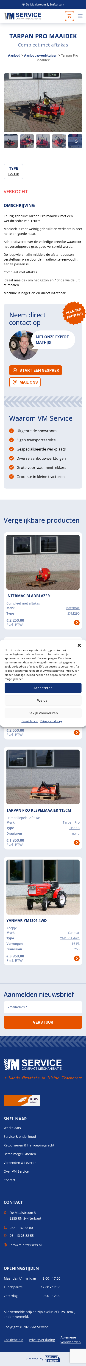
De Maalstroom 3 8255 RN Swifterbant (25, 1215)
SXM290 (73, 613)
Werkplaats (12, 1128)
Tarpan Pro (71, 822)
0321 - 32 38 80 (21, 1228)
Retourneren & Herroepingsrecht (29, 1145)
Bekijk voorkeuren (43, 713)
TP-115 (74, 828)
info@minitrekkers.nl (26, 1245)
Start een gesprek (39, 370)
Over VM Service (16, 1171)
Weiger (43, 700)
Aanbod (14, 55)
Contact (9, 1180)
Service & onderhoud (20, 1136)
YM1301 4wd (70, 938)
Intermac (73, 608)
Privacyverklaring (51, 721)
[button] (79, 645)
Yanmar (74, 932)
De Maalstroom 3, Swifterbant (44, 4)
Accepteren (43, 687)
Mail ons (28, 382)
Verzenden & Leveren (20, 1162)
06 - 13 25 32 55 (22, 1235)
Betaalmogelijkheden (20, 1154)
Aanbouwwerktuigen (40, 55)
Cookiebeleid (30, 721)
